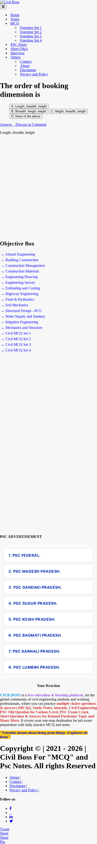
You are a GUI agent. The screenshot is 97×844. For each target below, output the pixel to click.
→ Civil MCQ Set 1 (16, 333)
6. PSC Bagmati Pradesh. (35, 635)
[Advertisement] (48, 187)
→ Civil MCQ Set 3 (16, 345)
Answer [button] (6, 124)
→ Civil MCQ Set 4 (16, 350)
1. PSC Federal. (24, 555)
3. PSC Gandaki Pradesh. (35, 587)
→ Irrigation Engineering (19, 322)
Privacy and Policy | (24, 790)
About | (14, 777)
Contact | (16, 782)
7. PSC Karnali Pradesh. (34, 651)
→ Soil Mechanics (14, 305)
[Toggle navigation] (3, 6)
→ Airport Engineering (18, 254)
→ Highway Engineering (19, 294)
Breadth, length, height (30, 111)
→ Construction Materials (20, 271)
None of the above (27, 116)
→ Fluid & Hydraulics (17, 299)
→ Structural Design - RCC (21, 311)
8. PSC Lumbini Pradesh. (34, 667)
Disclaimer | (18, 786)
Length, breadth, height (31, 106)
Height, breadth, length (70, 111)
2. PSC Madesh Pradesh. (34, 571)
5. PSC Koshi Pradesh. (32, 619)
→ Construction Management (23, 266)
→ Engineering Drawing (19, 277)
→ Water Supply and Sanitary (23, 316)
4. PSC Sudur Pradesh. (33, 603)
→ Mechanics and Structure (21, 328)
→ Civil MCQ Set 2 (16, 339)
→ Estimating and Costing (20, 288)
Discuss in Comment (31, 124)
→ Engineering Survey (18, 282)
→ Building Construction (19, 260)
